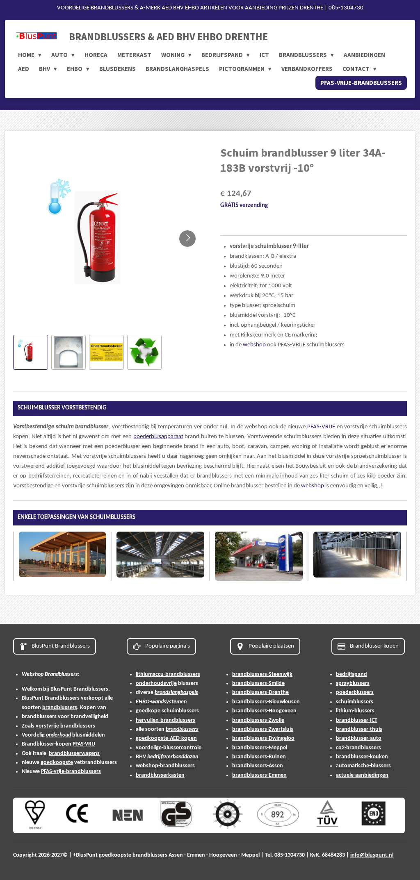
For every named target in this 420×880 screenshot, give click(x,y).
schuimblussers (180, 711)
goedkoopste (57, 762)
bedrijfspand (351, 674)
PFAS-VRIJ (84, 744)
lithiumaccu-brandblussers (168, 674)
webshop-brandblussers (165, 766)
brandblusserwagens (74, 753)
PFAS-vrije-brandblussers (71, 772)
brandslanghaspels (176, 692)
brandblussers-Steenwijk (262, 674)
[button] (30, 352)
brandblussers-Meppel (259, 748)
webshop (254, 345)
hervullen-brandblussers (165, 720)
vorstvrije (47, 726)
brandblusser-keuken (362, 757)
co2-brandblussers (358, 748)
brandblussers (59, 708)
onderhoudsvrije (156, 683)
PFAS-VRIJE (321, 427)
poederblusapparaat (158, 437)
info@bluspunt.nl (371, 855)
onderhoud (58, 735)
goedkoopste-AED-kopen (166, 738)
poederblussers (355, 692)
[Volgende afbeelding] (187, 238)
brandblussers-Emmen (259, 775)
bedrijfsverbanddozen (172, 757)
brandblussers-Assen (257, 766)
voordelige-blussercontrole (168, 748)
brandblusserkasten (160, 775)
